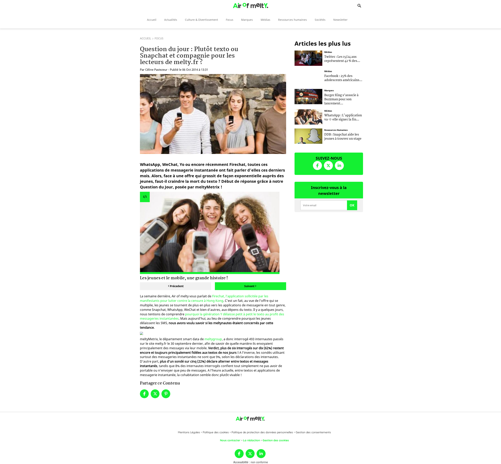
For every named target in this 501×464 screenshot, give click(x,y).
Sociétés (320, 20)
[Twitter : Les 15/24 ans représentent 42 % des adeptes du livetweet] (308, 58)
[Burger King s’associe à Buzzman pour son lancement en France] (308, 96)
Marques (247, 20)
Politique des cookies (216, 432)
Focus (229, 20)
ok (352, 205)
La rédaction (251, 440)
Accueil (151, 20)
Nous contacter (230, 440)
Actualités (170, 20)
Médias (265, 20)
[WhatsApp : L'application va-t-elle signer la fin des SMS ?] (308, 116)
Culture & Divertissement (201, 20)
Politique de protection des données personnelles (262, 432)
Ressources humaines (292, 20)
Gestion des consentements (313, 432)
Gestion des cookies (276, 440)
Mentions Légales (189, 432)
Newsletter (340, 20)
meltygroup (213, 339)
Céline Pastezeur (156, 69)
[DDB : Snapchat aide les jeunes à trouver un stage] (308, 135)
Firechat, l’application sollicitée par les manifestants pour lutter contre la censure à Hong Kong (204, 298)
